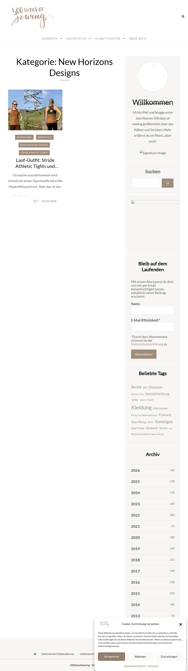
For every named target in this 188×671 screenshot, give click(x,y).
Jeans (143, 399)
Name (135, 304)
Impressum (153, 665)
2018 (135, 560)
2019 (135, 548)
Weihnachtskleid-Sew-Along (147, 434)
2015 (135, 593)
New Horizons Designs (34, 145)
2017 (135, 571)
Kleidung (141, 407)
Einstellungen (169, 656)
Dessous (155, 387)
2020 (135, 537)
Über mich (137, 38)
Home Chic (137, 394)
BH (145, 387)
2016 (135, 582)
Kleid (150, 399)
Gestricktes (76, 38)
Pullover (165, 415)
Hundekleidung (157, 394)
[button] (180, 624)
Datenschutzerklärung (135, 665)
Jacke (134, 399)
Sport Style (137, 428)
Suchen (152, 171)
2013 (135, 616)
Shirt (150, 422)
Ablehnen (140, 656)
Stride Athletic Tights (34, 152)
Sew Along (138, 422)
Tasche (163, 428)
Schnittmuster (107, 38)
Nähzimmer (160, 408)
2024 (135, 492)
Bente (136, 386)
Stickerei (152, 428)
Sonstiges (164, 421)
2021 (135, 526)
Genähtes (50, 38)
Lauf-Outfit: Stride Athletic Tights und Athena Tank (35, 166)
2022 (135, 515)
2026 (135, 470)
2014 (135, 604)
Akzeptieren (111, 656)
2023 (135, 504)
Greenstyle (45, 137)
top (170, 428)
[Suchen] (167, 183)
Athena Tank (24, 137)
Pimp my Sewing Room (144, 415)
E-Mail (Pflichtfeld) (145, 320)
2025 (135, 481)
